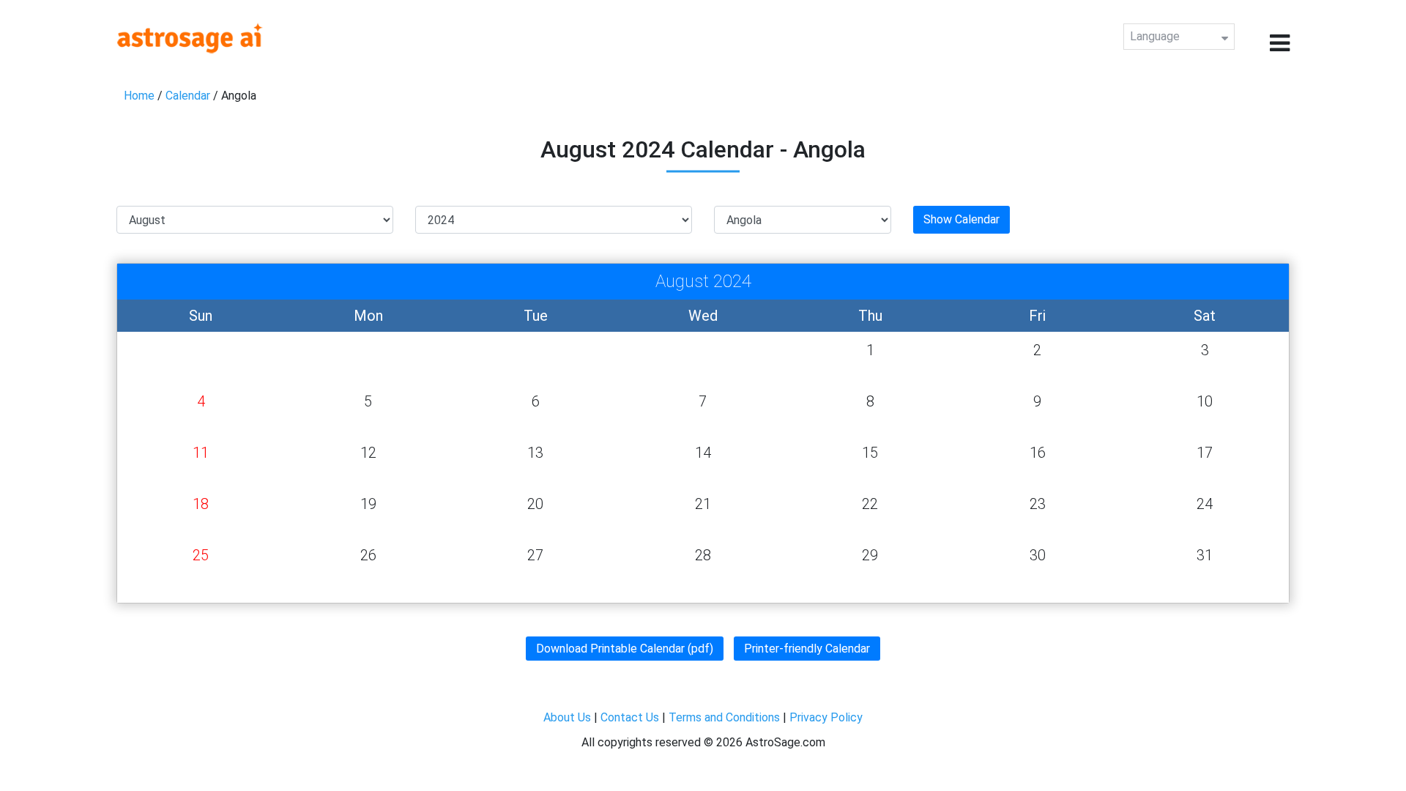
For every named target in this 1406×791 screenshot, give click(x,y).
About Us (567, 717)
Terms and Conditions (724, 717)
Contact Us (629, 717)
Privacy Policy (826, 717)
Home (139, 96)
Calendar (187, 96)
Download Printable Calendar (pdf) (624, 649)
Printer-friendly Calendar (807, 649)
